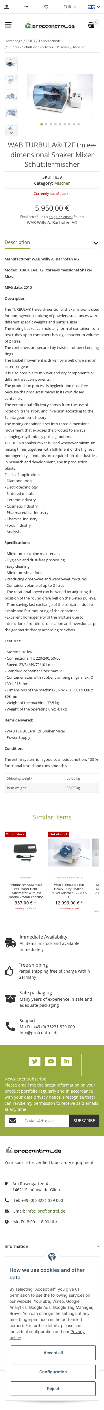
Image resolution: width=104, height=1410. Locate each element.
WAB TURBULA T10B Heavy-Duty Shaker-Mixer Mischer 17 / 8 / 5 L (69, 891)
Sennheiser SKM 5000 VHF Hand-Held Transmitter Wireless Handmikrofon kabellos (25, 891)
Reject (53, 1388)
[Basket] (91, 24)
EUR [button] (67, 7)
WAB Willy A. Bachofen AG (52, 222)
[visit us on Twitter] (35, 1061)
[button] (26, 7)
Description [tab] (17, 242)
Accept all (53, 1352)
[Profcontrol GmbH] (50, 25)
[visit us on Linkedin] (67, 1061)
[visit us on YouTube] (51, 1061)
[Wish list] (46, 7)
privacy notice (47, 1097)
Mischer (62, 183)
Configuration (53, 1371)
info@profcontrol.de (45, 1211)
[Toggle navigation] (8, 24)
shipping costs (61, 216)
